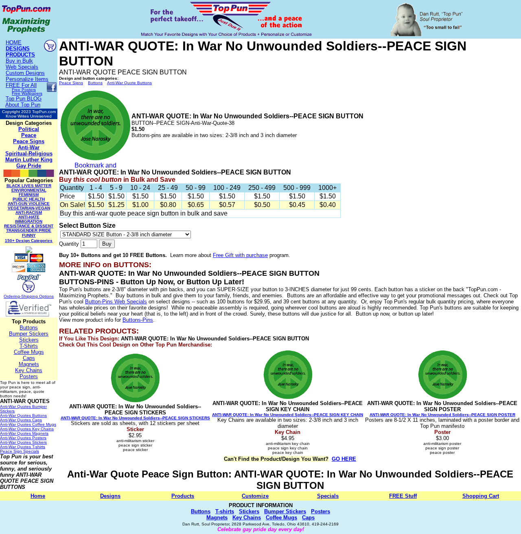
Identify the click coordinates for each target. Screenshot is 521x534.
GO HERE (344, 459)
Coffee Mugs (29, 352)
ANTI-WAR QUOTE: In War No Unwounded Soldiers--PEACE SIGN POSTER (442, 414)
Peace (28, 135)
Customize (255, 496)
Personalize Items (27, 79)
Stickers (29, 340)
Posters (29, 376)
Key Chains (28, 370)
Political (28, 129)
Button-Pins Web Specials (116, 302)
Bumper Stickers (28, 334)
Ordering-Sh (15, 296)
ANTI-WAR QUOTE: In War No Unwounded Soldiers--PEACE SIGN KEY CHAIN (287, 414)
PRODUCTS (20, 55)
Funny (29, 235)
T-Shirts (29, 346)
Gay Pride (28, 166)
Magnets (29, 364)
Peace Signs (28, 141)
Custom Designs (25, 73)
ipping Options (40, 296)
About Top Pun (22, 105)
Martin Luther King (29, 160)
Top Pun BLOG (24, 99)
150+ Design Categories (29, 240)
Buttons (29, 328)
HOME (14, 42)
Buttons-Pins (138, 320)
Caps (29, 358)
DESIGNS (18, 49)
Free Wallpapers (27, 93)
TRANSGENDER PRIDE (28, 230)
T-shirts (224, 511)
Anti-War (28, 147)
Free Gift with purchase (240, 255)
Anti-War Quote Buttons (129, 83)
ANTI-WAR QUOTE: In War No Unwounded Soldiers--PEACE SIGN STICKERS (135, 418)
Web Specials (22, 67)
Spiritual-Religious (29, 153)
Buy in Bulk (19, 61)
